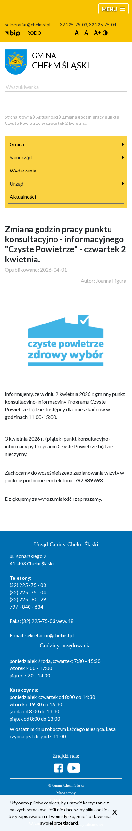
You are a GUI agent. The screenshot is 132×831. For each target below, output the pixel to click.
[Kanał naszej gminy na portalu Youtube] (73, 768)
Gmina (17, 144)
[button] (113, 8)
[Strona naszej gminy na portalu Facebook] (59, 768)
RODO (34, 33)
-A (76, 32)
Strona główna (18, 117)
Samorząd (21, 157)
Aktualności (47, 117)
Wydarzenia (23, 170)
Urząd (16, 183)
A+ (98, 32)
